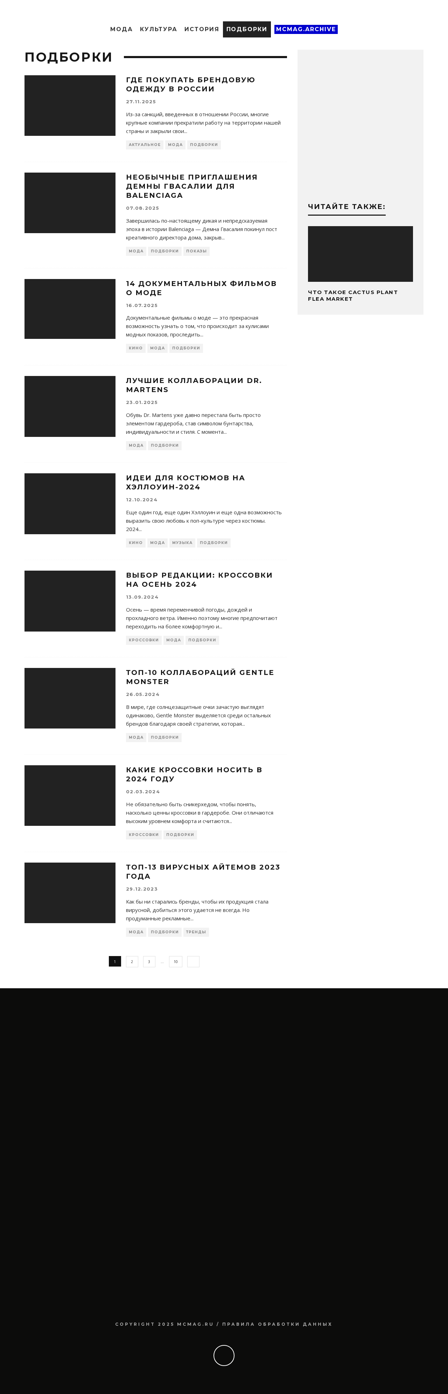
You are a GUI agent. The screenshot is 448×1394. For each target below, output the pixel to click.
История (201, 29)
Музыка (182, 543)
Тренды (196, 932)
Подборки (246, 29)
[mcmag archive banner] (360, 183)
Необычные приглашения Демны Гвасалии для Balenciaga (192, 186)
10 (176, 961)
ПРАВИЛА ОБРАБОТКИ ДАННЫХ (277, 1324)
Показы (196, 251)
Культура (158, 29)
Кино (136, 348)
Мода (121, 29)
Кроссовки (144, 640)
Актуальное (145, 144)
